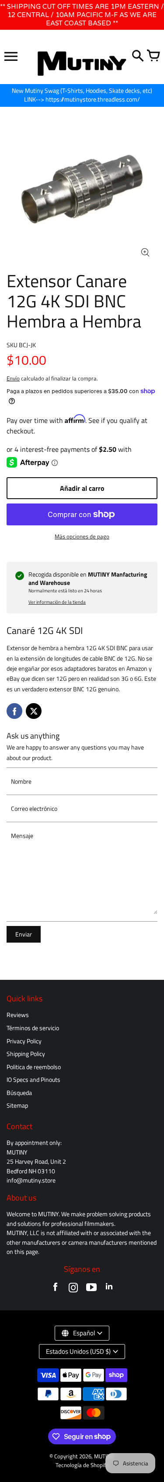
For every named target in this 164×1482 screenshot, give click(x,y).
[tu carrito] (153, 56)
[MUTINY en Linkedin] (109, 1289)
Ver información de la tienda (57, 601)
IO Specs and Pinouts (33, 1079)
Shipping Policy (26, 1054)
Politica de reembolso (34, 1067)
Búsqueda (19, 1093)
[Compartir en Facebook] (14, 711)
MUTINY (103, 1456)
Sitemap (17, 1105)
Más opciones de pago (82, 536)
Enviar (23, 934)
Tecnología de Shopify (82, 1465)
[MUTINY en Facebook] (55, 1289)
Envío (13, 378)
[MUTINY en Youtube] (91, 1289)
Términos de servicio (33, 1028)
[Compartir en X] (34, 711)
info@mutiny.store (31, 1180)
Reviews (18, 1015)
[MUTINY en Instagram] (73, 1289)
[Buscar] (137, 56)
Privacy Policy (24, 1041)
